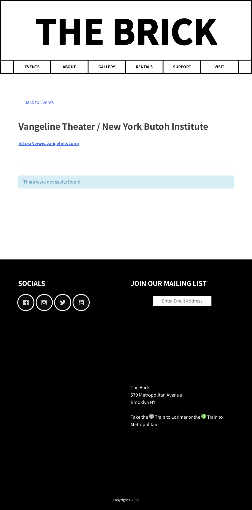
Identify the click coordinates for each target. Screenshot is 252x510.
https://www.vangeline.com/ (48, 143)
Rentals (144, 66)
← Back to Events (36, 102)
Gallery (106, 66)
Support (182, 66)
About (69, 66)
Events (32, 66)
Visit (219, 66)
